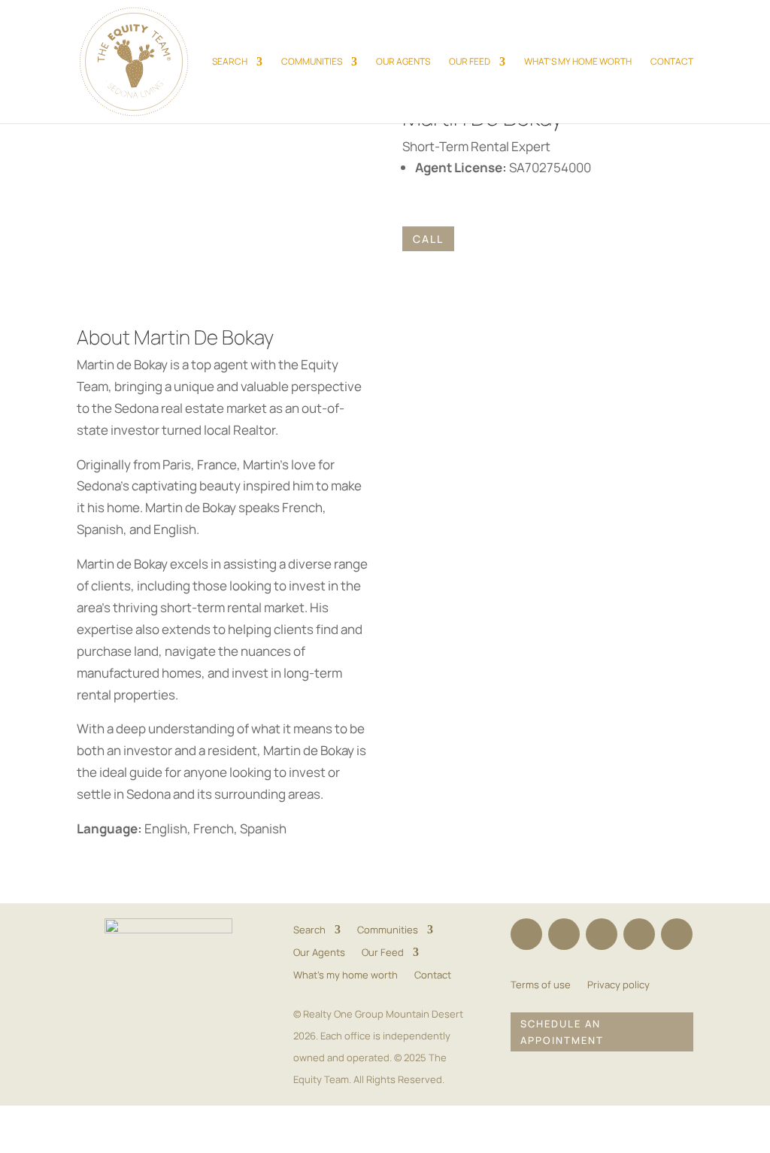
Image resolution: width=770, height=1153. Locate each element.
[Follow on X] (601, 934)
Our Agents (403, 62)
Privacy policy (618, 985)
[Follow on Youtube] (677, 934)
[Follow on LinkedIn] (639, 934)
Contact (671, 62)
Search (229, 62)
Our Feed (469, 62)
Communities (311, 62)
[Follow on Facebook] (526, 934)
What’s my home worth (578, 62)
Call (428, 239)
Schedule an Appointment (562, 1032)
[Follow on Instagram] (564, 934)
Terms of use (541, 985)
